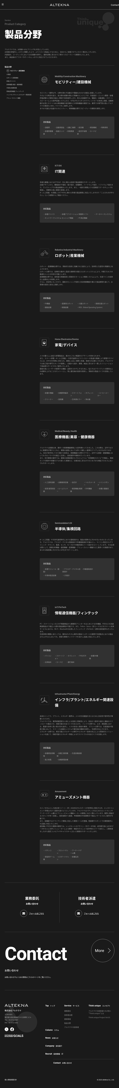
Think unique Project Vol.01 (99, 1017)
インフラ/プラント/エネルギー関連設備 (19, 95)
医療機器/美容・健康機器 (14, 84)
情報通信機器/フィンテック (15, 91)
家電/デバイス (11, 81)
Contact (115, 5)
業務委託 (67, 1011)
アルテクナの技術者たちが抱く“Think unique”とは (100, 1012)
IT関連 (9, 74)
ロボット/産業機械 (12, 78)
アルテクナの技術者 (71, 1027)
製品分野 (8, 67)
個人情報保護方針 (11, 1080)
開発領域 (67, 1019)
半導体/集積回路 (12, 88)
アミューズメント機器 (13, 98)
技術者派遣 (68, 1015)
